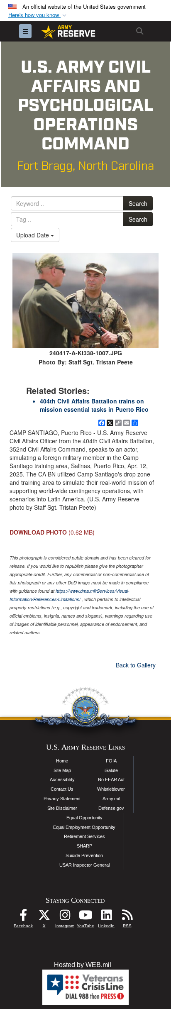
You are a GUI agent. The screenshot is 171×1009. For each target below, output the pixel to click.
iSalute (111, 770)
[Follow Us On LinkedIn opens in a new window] (106, 917)
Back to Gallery (136, 665)
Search (138, 203)
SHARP (84, 845)
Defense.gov (111, 808)
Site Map (62, 770)
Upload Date (33, 235)
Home (62, 760)
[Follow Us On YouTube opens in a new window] (85, 917)
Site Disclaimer (62, 808)
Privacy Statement (62, 798)
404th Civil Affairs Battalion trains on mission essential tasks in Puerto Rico (94, 405)
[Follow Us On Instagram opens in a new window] (64, 917)
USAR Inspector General (84, 864)
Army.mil (111, 798)
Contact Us (62, 789)
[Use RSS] (127, 917)
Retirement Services (84, 836)
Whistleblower (111, 789)
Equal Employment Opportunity (84, 827)
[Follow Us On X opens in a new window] (44, 917)
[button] (38, 15)
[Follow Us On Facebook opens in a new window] (23, 917)
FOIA (111, 760)
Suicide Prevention (84, 855)
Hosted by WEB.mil (82, 964)
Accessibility (62, 779)
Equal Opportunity (84, 817)
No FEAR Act (111, 779)
